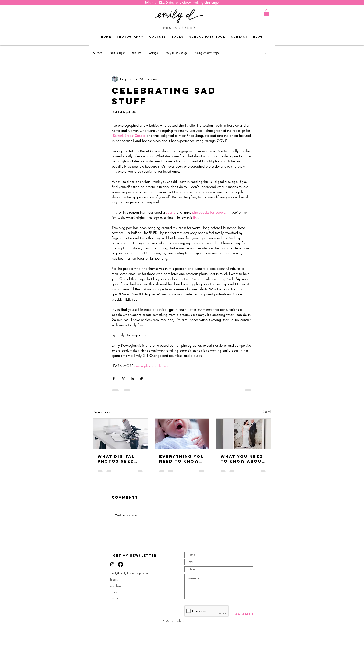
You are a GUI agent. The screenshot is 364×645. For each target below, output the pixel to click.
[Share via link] (141, 378)
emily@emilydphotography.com (130, 577)
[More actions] (250, 79)
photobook (182, 2)
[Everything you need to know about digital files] (182, 434)
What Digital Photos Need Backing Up (116, 458)
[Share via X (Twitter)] (123, 378)
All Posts (97, 53)
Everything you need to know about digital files (181, 458)
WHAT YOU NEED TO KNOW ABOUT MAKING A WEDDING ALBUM (243, 458)
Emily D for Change (176, 53)
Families (136, 53)
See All (267, 411)
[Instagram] (112, 568)
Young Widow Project (207, 53)
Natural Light (117, 53)
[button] (266, 12)
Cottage (153, 53)
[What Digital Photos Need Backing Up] (120, 434)
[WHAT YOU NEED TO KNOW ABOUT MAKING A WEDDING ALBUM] (243, 434)
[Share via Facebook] (113, 378)
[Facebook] (120, 568)
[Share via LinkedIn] (132, 378)
